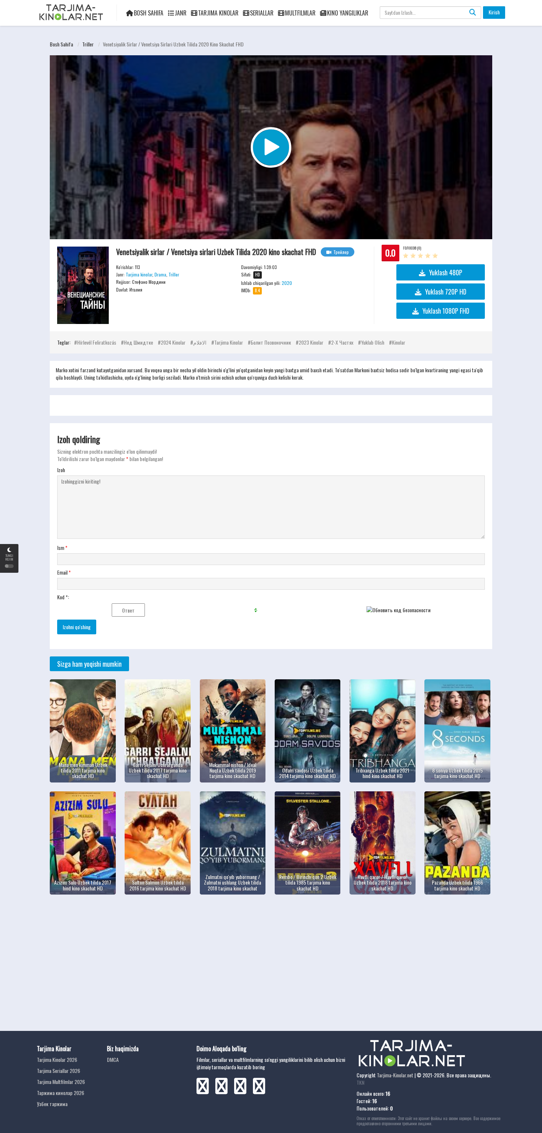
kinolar (398, 342)
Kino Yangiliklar (347, 12)
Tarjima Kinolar (218, 12)
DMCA (113, 1059)
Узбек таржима (52, 1104)
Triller (88, 44)
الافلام (199, 342)
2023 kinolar (311, 342)
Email (64, 572)
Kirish (494, 12)
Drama (160, 274)
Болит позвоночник (271, 342)
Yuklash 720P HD (445, 291)
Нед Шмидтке (138, 342)
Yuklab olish (372, 342)
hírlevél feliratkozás (96, 342)
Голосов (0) (412, 248)
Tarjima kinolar (139, 274)
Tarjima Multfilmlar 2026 (61, 1081)
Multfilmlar (300, 12)
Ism (62, 547)
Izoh (61, 470)
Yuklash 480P (445, 272)
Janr (181, 12)
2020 (287, 283)
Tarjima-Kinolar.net (395, 1075)
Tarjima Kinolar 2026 (57, 1059)
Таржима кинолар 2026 (60, 1093)
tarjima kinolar (228, 342)
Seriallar (262, 12)
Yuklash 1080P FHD (446, 311)
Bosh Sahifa (148, 12)
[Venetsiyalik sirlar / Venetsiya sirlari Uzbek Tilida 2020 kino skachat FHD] (83, 285)
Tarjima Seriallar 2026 (58, 1070)
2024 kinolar (173, 342)
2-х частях (342, 342)
